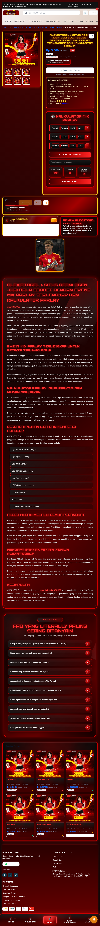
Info (54, 220)
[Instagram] (10, 875)
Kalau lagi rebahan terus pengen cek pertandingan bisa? (34, 700)
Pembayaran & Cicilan (11, 900)
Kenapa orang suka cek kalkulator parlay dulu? (30, 672)
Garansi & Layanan (10, 904)
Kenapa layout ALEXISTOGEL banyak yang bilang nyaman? (35, 690)
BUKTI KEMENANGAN (69, 922)
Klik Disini (66, 103)
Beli (37, 203)
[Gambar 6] (26, 81)
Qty (6, 200)
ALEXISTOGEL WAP (28, 27)
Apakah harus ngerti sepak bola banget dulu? (29, 709)
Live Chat (89, 922)
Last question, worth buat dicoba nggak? (27, 728)
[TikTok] (16, 875)
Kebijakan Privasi (9, 890)
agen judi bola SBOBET (50, 590)
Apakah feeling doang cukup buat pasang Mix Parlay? (33, 681)
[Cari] (26, 13)
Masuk (76, 6)
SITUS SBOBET (69, 21)
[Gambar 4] (8, 81)
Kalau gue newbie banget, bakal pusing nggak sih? (32, 653)
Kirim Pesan (12, 864)
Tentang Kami (58, 856)
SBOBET (7, 21)
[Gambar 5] (17, 81)
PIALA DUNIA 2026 (86, 21)
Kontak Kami (57, 860)
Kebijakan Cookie (9, 893)
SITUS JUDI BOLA (87, 4)
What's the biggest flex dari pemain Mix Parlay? (30, 718)
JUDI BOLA (15, 27)
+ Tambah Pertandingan (70, 155)
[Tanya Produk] (46, 202)
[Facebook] (4, 875)
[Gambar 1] (8, 72)
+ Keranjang (25, 203)
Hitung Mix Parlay (70, 181)
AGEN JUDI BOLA (53, 21)
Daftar (69, 6)
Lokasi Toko (57, 863)
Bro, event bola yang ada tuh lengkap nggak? (29, 662)
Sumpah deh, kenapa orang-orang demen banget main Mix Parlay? (38, 644)
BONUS (10, 922)
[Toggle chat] (94, 919)
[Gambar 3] (26, 72)
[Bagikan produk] (91, 36)
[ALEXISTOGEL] (11, 12)
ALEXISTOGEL (73, 4)
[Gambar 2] (17, 72)
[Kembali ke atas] (94, 913)
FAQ (54, 867)
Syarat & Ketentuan (10, 886)
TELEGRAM (30, 922)
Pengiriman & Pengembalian (14, 897)
